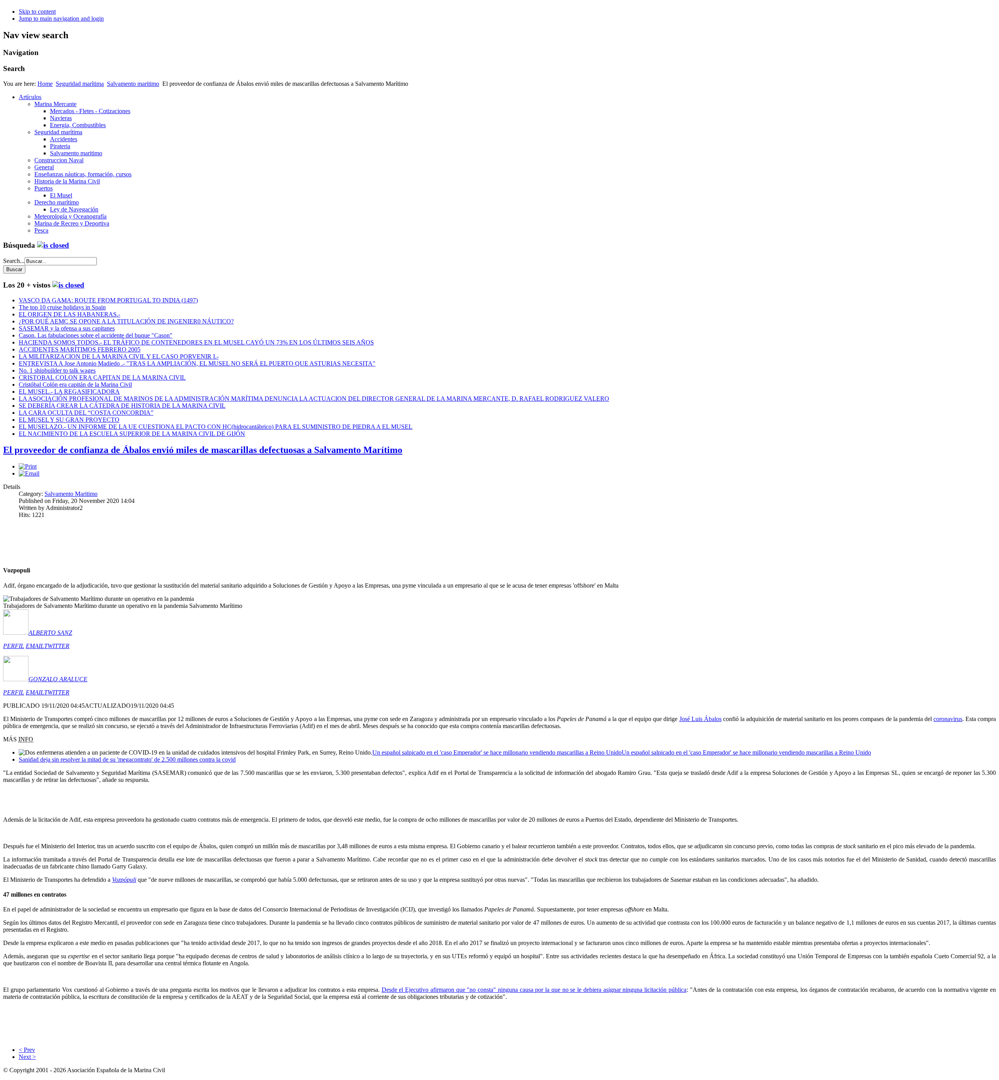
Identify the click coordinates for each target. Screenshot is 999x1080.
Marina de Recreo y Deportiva (71, 223)
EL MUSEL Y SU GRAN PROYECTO (69, 419)
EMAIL (35, 646)
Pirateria (60, 146)
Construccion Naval (59, 160)
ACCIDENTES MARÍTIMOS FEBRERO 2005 (79, 349)
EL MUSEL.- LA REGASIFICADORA (69, 391)
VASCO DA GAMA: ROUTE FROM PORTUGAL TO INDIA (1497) (108, 300)
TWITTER (56, 646)
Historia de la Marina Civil (67, 181)
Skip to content (37, 11)
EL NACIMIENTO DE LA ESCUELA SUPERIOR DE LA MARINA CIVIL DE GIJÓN (132, 433)
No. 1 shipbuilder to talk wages (57, 370)
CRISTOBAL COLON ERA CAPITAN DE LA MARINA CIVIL (102, 377)
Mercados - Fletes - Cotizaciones (90, 111)
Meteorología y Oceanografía (70, 216)
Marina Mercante (55, 104)
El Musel (61, 195)
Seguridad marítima (80, 83)
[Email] (29, 473)
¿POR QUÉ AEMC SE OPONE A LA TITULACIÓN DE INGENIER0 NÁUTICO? (126, 321)
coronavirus (947, 719)
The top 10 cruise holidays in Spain (62, 307)
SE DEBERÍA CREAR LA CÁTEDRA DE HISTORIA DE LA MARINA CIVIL (122, 405)
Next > (27, 1056)
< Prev (27, 1049)
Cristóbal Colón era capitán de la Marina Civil (75, 384)
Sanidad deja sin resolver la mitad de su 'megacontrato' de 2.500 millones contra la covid (127, 759)
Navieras (61, 118)
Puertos (43, 188)
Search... (14, 261)
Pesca (41, 230)
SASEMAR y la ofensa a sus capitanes (67, 328)
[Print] (28, 466)
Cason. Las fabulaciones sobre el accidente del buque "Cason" (95, 335)
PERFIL (13, 646)
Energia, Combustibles (78, 125)
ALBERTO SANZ (50, 632)
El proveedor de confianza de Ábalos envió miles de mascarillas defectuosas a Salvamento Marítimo (202, 450)
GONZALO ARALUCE (57, 679)
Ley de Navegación (74, 209)
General (44, 167)
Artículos (30, 97)
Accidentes (63, 139)
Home (45, 83)
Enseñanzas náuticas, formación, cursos (83, 174)
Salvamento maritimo (133, 83)
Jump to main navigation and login (61, 18)
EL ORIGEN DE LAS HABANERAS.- (69, 314)
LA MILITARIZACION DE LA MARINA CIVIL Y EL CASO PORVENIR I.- (119, 356)
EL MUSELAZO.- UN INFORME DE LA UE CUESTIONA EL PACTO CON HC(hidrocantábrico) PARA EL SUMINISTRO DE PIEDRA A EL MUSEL (215, 426)
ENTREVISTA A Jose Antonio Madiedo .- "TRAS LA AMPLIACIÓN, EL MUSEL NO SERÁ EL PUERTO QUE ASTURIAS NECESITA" (197, 363)
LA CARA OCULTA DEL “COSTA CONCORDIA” (86, 412)
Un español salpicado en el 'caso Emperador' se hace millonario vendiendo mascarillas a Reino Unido (497, 752)
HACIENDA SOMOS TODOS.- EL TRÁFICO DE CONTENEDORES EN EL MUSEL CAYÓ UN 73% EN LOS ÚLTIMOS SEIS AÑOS (196, 342)
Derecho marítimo (56, 202)
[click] (53, 245)
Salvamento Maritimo (71, 493)
